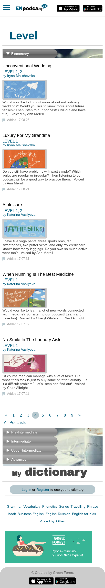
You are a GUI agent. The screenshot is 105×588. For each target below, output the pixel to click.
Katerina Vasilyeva (21, 214)
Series (64, 506)
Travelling (78, 506)
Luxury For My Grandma (26, 135)
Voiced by (47, 521)
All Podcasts (15, 422)
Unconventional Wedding (26, 65)
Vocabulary (32, 506)
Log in (26, 490)
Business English (31, 514)
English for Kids (84, 514)
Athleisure (12, 204)
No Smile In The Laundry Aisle (32, 339)
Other (60, 521)
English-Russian (58, 514)
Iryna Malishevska (21, 76)
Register (42, 490)
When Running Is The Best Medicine (38, 274)
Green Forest (63, 573)
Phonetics (50, 506)
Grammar (15, 506)
